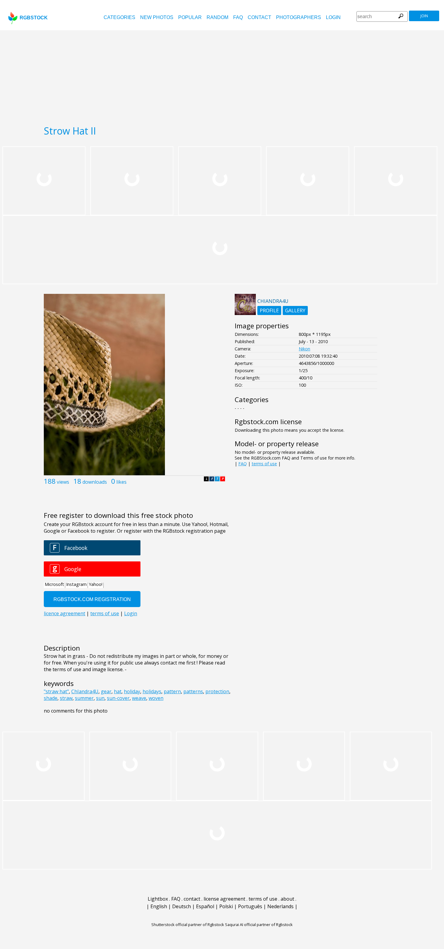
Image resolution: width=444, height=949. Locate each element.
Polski (226, 906)
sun (100, 698)
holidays (152, 691)
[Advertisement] (222, 75)
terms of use (264, 463)
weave (139, 698)
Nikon (304, 349)
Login (333, 17)
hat (117, 691)
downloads (94, 482)
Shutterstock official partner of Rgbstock (187, 924)
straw (66, 698)
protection (217, 691)
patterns (193, 691)
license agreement (224, 898)
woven (156, 698)
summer (84, 698)
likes (121, 482)
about (287, 898)
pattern (172, 691)
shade (50, 698)
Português (250, 906)
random (217, 17)
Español (205, 906)
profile (269, 310)
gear (106, 691)
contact (259, 17)
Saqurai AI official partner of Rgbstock (259, 924)
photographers (298, 17)
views (63, 482)
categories (119, 17)
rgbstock (34, 17)
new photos (156, 17)
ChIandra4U (84, 691)
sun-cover (118, 698)
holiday (132, 691)
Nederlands (280, 906)
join (424, 15)
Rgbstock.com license (268, 421)
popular (190, 17)
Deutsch (181, 906)
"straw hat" (56, 691)
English (158, 906)
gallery (295, 310)
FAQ (238, 17)
